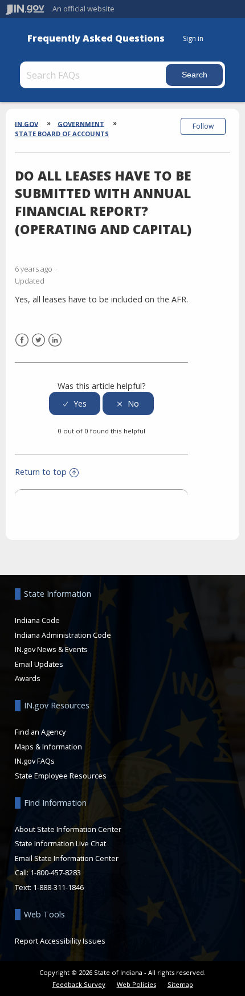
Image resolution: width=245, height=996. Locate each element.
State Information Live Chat (60, 843)
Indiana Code (37, 620)
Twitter (38, 340)
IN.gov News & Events (51, 649)
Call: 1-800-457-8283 (48, 872)
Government (81, 123)
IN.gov (26, 123)
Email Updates (39, 664)
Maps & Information (48, 746)
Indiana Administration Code (63, 635)
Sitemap (180, 984)
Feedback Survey (78, 984)
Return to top (41, 471)
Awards (27, 678)
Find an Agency (40, 731)
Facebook (22, 340)
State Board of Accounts (62, 133)
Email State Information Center (67, 858)
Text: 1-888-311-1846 (49, 887)
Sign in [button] (193, 38)
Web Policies (136, 984)
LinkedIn (55, 340)
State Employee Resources (61, 775)
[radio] (74, 403)
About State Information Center (68, 829)
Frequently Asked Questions (96, 38)
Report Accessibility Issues (60, 940)
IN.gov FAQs (35, 760)
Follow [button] (203, 126)
